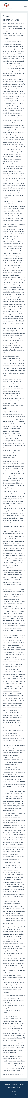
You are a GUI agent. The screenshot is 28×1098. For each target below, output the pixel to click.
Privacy (14, 1094)
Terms (14, 1091)
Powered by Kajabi (14, 1088)
